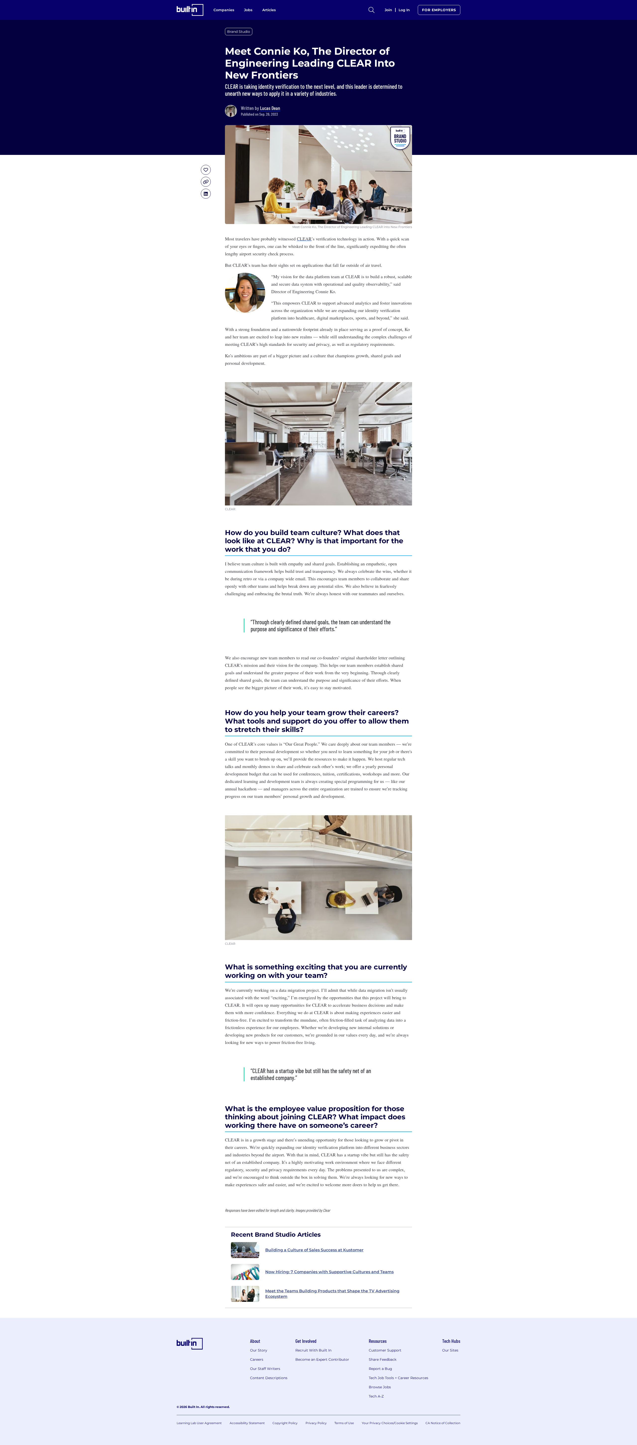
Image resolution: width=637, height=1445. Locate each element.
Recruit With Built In (313, 1350)
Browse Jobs (380, 1387)
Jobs (248, 10)
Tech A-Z (376, 1396)
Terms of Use (344, 1423)
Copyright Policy (285, 1423)
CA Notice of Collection (442, 1423)
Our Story (258, 1350)
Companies (223, 10)
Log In (404, 10)
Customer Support (385, 1350)
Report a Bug (380, 1368)
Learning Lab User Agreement (199, 1423)
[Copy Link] (206, 182)
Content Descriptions (268, 1378)
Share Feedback (382, 1359)
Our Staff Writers (265, 1368)
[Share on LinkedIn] (206, 194)
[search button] (371, 10)
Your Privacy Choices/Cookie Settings (390, 1423)
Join (388, 10)
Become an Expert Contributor (322, 1359)
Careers (256, 1359)
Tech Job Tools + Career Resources (398, 1378)
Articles (269, 10)
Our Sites (450, 1350)
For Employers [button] (439, 10)
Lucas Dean (270, 108)
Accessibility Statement (247, 1423)
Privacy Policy (316, 1423)
